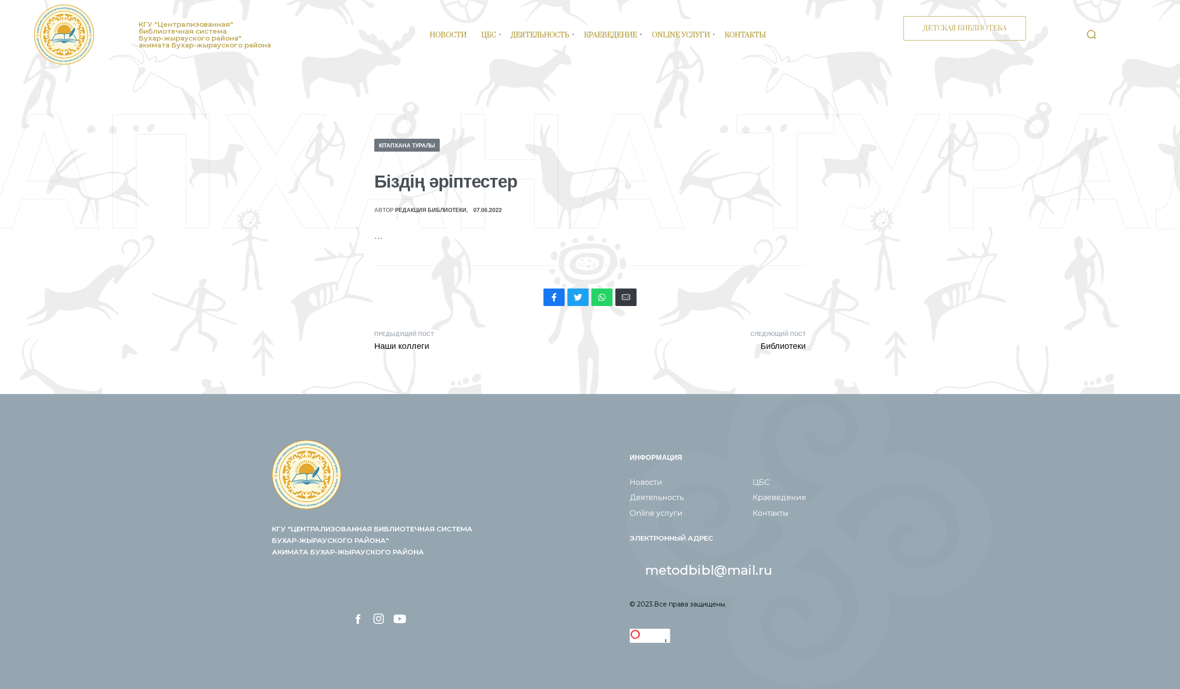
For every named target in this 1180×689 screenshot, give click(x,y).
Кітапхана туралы (407, 145)
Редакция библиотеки (430, 210)
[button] (709, 570)
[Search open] (1091, 34)
